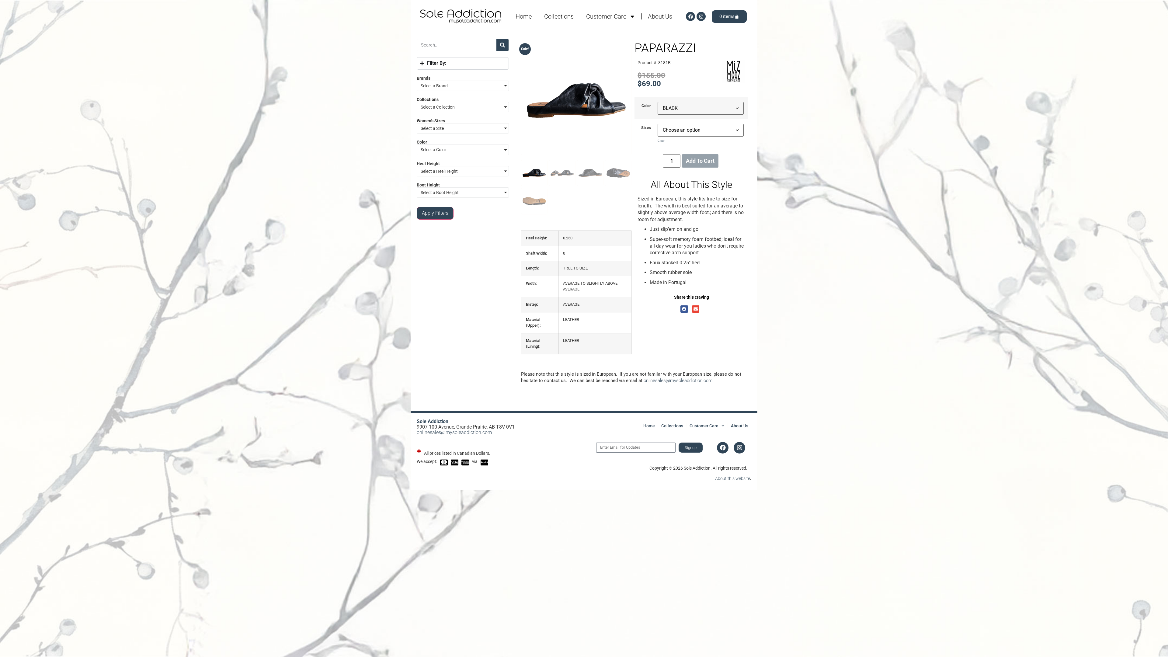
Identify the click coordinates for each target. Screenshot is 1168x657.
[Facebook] (690, 16)
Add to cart (700, 161)
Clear (661, 141)
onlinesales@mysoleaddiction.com (678, 380)
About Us (660, 16)
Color (646, 106)
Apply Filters (435, 213)
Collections (559, 16)
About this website (732, 478)
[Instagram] (701, 16)
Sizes (646, 128)
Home (524, 16)
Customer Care (606, 16)
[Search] (502, 45)
